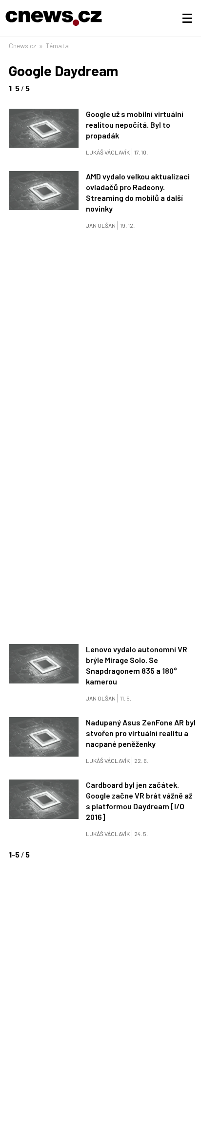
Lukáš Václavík (108, 152)
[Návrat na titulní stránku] (53, 18)
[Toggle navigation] (187, 18)
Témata (57, 45)
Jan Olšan (101, 225)
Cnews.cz (22, 45)
